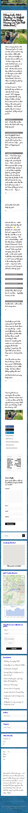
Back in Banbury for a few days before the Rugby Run (13, 679)
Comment (7, 488)
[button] (9, 426)
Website (7, 517)
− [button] (4, 579)
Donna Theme (9, 808)
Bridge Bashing (9, 435)
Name (6, 505)
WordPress (19, 808)
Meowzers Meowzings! (11, 684)
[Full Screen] (5, 581)
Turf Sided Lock (10, 445)
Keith (5, 27)
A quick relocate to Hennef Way (14, 692)
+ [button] (4, 577)
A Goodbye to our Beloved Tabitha (14, 665)
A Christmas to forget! (11, 668)
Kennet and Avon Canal (9, 12)
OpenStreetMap (9, 603)
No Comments (15, 27)
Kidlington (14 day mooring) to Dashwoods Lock (13, 703)
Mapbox (22, 605)
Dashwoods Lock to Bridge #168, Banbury (14, 697)
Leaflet (4, 603)
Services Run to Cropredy (12, 688)
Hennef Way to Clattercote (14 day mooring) (14, 673)
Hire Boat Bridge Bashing (12, 442)
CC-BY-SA (15, 605)
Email (6, 511)
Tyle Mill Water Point (11, 448)
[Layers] (22, 577)
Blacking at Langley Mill (11, 661)
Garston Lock (9, 438)
